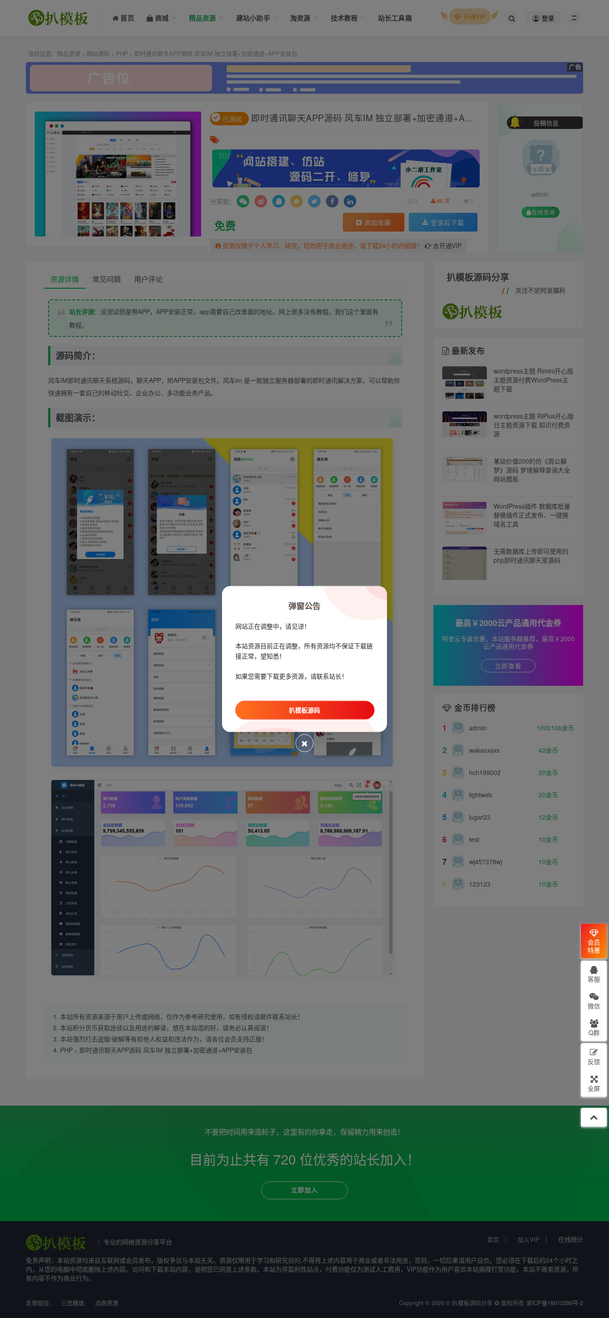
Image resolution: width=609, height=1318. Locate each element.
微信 (594, 1005)
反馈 (594, 1061)
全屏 (594, 1088)
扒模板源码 (304, 709)
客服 (594, 978)
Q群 (594, 1032)
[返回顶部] (594, 1117)
